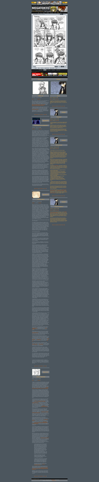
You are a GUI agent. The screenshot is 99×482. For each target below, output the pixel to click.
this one (43, 405)
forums (55, 12)
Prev (60, 14)
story (41, 12)
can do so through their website (39, 464)
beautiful (33, 344)
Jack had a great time (35, 109)
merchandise (51, 12)
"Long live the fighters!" (59, 206)
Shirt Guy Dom (52, 68)
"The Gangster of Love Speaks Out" (41, 125)
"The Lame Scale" (58, 145)
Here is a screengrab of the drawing (40, 401)
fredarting (48, 12)
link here (39, 99)
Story (39, 68)
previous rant (36, 114)
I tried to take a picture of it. (45, 437)
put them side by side (44, 406)
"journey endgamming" (40, 376)
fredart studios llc (54, 480)
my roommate (56, 165)
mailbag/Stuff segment (60, 190)
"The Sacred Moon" (41, 199)
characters (44, 12)
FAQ (38, 12)
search (58, 12)
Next (63, 14)
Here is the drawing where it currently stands (38, 104)
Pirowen (33, 128)
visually (33, 328)
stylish (42, 344)
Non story (42, 68)
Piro (32, 99)
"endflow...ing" (40, 95)
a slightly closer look (35, 402)
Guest (56, 68)
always (40, 344)
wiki (60, 12)
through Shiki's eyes (35, 332)
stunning (36, 328)
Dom (51, 99)
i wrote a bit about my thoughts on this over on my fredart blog (40, 388)
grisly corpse (39, 339)
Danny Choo (45, 421)
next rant (45, 114)
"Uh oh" (58, 95)
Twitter (66, 191)
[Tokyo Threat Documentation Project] (39, 75)
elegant (36, 344)
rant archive (41, 114)
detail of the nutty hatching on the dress (38, 105)
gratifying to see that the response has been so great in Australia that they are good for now (40, 468)
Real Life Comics (52, 192)
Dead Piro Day (47, 68)
